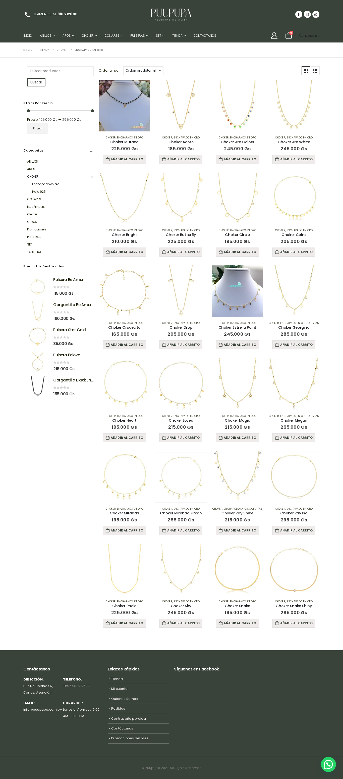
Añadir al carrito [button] (127, 159)
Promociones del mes (129, 738)
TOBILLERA (34, 252)
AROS (67, 35)
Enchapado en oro (130, 137)
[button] (309, 35)
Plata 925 (38, 191)
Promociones (36, 229)
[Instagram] (307, 14)
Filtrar (38, 128)
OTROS (32, 222)
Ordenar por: (110, 70)
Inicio (27, 35)
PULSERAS (137, 35)
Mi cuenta (119, 688)
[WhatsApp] (315, 14)
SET (158, 35)
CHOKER (88, 35)
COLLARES (112, 35)
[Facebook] (298, 14)
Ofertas (313, 323)
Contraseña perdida (128, 718)
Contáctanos (205, 35)
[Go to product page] (124, 105)
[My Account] (274, 35)
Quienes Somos (124, 698)
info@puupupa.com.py (42, 709)
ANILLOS (45, 35)
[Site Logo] (171, 14)
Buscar (36, 82)
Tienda (177, 35)
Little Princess (36, 207)
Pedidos (118, 708)
